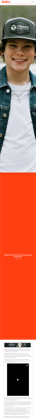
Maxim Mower (18, 259)
